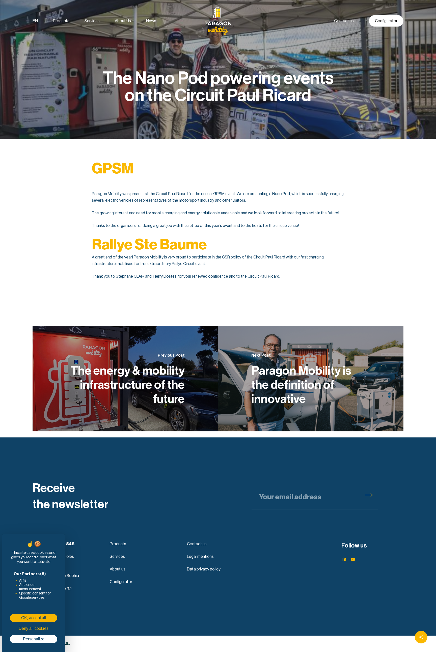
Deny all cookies (33, 628)
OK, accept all (33, 618)
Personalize (33, 639)
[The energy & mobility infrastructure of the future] (125, 378)
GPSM (113, 169)
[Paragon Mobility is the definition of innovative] (310, 378)
